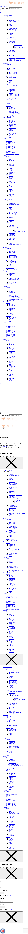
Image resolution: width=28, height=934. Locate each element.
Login (10, 909)
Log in (2, 892)
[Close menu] (11, 463)
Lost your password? (8, 892)
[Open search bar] (0, 413)
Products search (5, 8)
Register (9, 895)
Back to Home (3, 446)
